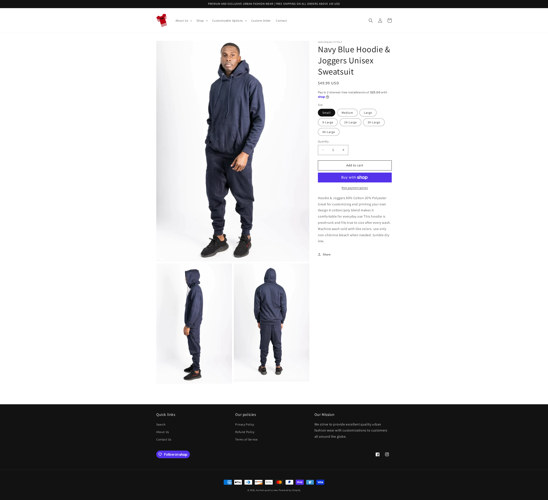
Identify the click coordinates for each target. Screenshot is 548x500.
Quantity (323, 141)
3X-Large (374, 122)
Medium (347, 113)
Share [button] (327, 254)
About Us (162, 432)
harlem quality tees (267, 490)
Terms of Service (246, 439)
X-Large (327, 122)
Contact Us (163, 439)
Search (161, 424)
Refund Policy (244, 432)
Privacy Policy (244, 424)
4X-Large (328, 132)
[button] (183, 20)
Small (326, 113)
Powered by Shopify (290, 490)
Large (368, 113)
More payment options (355, 187)
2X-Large (350, 122)
